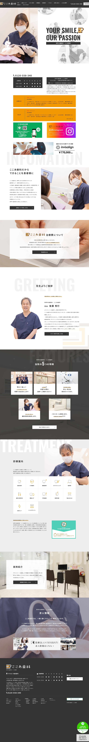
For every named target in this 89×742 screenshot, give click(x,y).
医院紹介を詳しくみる (25, 582)
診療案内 (38, 2)
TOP (18, 2)
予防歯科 (28, 703)
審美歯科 (34, 700)
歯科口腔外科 (35, 701)
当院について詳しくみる (22, 207)
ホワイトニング (44, 701)
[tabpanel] (19, 35)
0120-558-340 (77, 4)
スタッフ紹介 (31, 2)
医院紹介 (44, 2)
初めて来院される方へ (44, 427)
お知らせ (19, 4)
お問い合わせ (56, 2)
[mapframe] (44, 728)
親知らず (34, 703)
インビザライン (52, 700)
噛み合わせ (43, 703)
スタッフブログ (26, 4)
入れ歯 (42, 698)
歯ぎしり (51, 698)
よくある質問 (64, 2)
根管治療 (42, 700)
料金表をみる (44, 252)
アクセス (50, 2)
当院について (24, 2)
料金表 (16, 701)
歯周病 (27, 701)
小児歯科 (34, 698)
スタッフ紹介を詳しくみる (56, 333)
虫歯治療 (28, 700)
